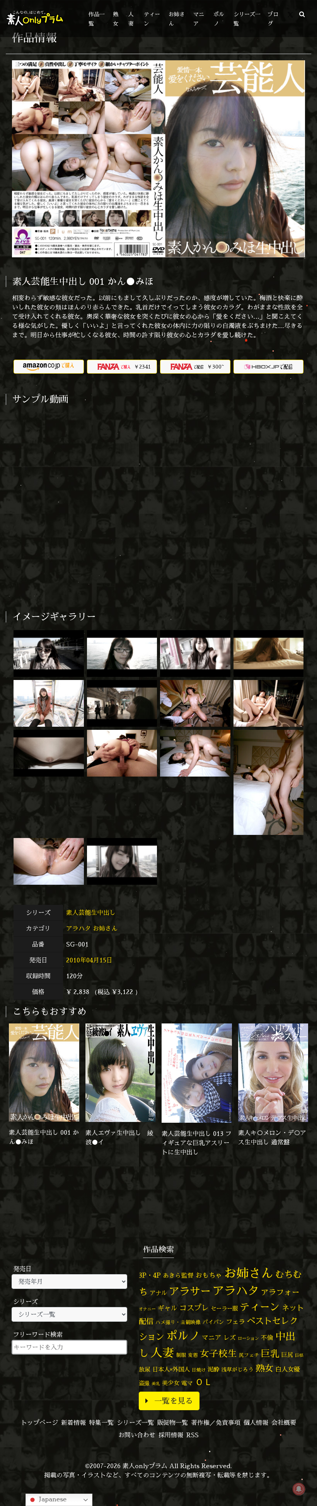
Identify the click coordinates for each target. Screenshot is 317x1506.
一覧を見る (173, 1401)
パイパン (213, 1322)
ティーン (260, 1307)
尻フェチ (249, 1355)
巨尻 (287, 1355)
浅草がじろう (237, 1369)
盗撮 (144, 1383)
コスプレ (194, 1308)
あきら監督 (178, 1275)
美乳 (156, 1383)
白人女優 (287, 1369)
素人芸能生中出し (92, 912)
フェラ (235, 1321)
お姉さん (105, 928)
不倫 (267, 1337)
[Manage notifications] (299, 1489)
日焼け (199, 1370)
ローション (248, 1338)
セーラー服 (224, 1308)
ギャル (167, 1308)
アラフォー (280, 1292)
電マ (187, 1383)
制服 (181, 1354)
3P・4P (150, 1275)
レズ (229, 1337)
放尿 (144, 1369)
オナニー (147, 1309)
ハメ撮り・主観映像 (178, 1322)
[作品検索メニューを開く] (302, 14)
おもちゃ (209, 1275)
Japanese (51, 1499)
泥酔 (213, 1369)
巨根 (299, 1355)
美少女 (170, 1383)
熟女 (264, 1368)
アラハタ (78, 928)
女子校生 (218, 1353)
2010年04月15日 (89, 960)
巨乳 (270, 1353)
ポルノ (183, 1335)
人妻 (162, 1353)
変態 (193, 1354)
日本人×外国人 (171, 1369)
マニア (212, 1337)
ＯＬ (204, 1381)
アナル (158, 1293)
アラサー (190, 1291)
